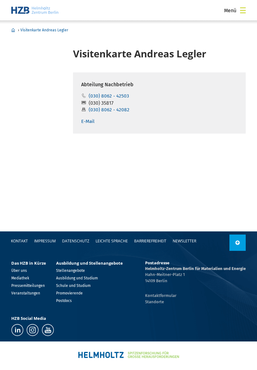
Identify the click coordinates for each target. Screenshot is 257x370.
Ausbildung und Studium (77, 278)
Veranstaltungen (25, 293)
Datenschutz (75, 241)
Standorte (154, 301)
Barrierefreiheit (150, 241)
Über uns (19, 270)
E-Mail (88, 121)
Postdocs (64, 301)
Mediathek (20, 278)
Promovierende (69, 293)
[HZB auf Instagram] (33, 330)
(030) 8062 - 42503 (109, 96)
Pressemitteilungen (28, 285)
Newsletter (184, 241)
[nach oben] (237, 243)
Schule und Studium (73, 285)
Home (13, 30)
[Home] (34, 10)
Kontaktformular (160, 295)
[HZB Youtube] (48, 330)
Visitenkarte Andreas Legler (44, 30)
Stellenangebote (70, 270)
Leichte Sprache (112, 241)
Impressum (45, 241)
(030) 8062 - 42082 (109, 110)
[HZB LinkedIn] (17, 330)
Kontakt (19, 241)
